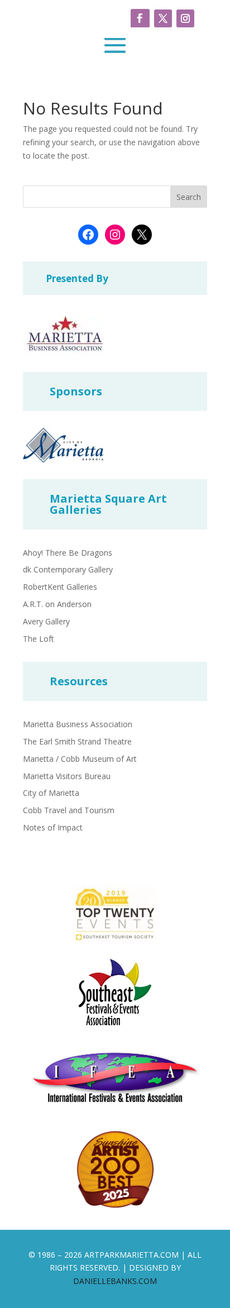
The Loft (38, 638)
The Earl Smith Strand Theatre (77, 741)
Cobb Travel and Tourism (68, 810)
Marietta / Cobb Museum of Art (80, 758)
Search (188, 197)
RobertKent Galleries (60, 586)
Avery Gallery (46, 621)
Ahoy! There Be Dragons (67, 552)
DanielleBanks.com (115, 1281)
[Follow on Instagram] (185, 18)
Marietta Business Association (77, 724)
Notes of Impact (53, 827)
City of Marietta (51, 792)
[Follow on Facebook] (140, 18)
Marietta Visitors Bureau (67, 776)
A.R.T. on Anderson (57, 604)
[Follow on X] (163, 18)
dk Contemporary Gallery (68, 569)
